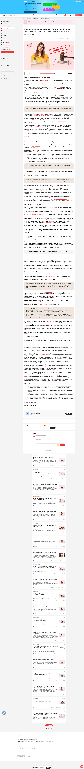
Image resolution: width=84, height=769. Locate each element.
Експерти (21, 737)
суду (53, 297)
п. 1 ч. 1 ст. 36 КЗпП (39, 201)
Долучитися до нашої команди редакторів (44, 737)
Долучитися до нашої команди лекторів (30, 737)
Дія (33, 671)
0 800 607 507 (27, 741)
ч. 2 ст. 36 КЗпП (34, 277)
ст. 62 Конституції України (55, 186)
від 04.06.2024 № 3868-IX (46, 80)
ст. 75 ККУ (32, 119)
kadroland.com (60, 757)
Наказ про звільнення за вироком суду (32, 408)
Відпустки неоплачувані (37, 617)
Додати (70, 73)
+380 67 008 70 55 (37, 741)
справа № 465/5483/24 (46, 354)
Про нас (18, 737)
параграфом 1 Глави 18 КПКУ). (60, 199)
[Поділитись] (70, 38)
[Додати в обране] (64, 465)
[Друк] (56, 38)
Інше (33, 482)
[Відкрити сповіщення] (68, 15)
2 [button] (48, 728)
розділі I (49, 144)
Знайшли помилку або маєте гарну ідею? (30, 739)
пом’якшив (26, 376)
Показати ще (50, 725)
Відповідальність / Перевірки (42, 537)
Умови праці (38, 523)
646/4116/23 (57, 372)
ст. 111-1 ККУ (37, 146)
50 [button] (51, 728)
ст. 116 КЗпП (49, 292)
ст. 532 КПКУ (35, 151)
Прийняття (39, 455)
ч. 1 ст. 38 (67, 200)
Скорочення (35, 711)
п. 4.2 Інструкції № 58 (49, 321)
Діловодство (38, 644)
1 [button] (46, 728)
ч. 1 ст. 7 (55, 219)
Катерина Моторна (31, 36)
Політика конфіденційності (21, 755)
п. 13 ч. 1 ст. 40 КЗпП (34, 128)
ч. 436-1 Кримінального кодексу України (41, 115)
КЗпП (55, 139)
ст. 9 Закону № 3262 (34, 229)
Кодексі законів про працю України (55, 87)
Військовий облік (35, 469)
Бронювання (35, 684)
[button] (53, 728)
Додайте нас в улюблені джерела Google (47, 73)
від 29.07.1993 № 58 (45, 304)
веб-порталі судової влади (48, 222)
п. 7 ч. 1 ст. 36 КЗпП (38, 90)
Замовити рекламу (78, 1)
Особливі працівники (36, 698)
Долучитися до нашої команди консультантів (59, 737)
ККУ (64, 139)
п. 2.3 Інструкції (51, 301)
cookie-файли (42, 767)
